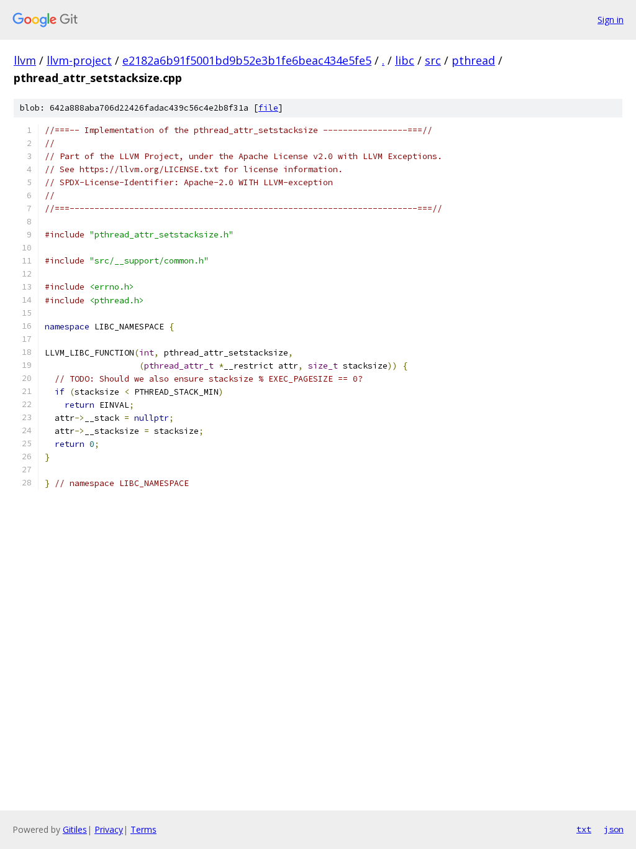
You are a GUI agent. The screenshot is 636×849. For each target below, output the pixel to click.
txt (583, 829)
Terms (143, 829)
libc (404, 60)
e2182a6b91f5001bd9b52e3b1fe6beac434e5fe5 (246, 60)
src (433, 60)
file (268, 108)
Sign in (610, 19)
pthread (473, 60)
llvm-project (79, 60)
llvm (25, 60)
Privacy (108, 829)
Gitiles (75, 829)
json (614, 829)
